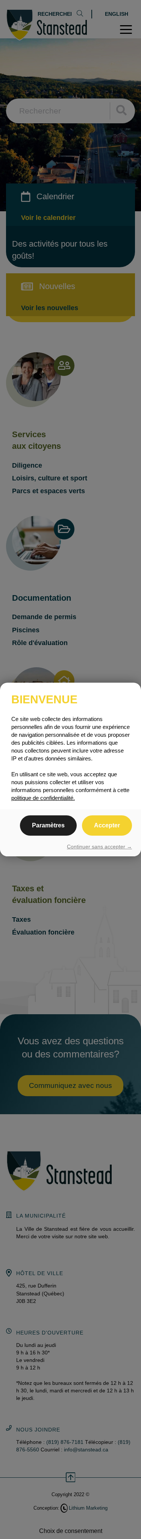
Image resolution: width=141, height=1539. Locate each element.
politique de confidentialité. (43, 798)
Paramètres (48, 825)
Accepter (107, 825)
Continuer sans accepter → (99, 847)
